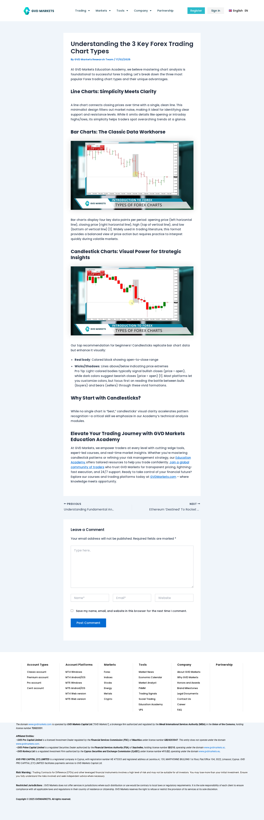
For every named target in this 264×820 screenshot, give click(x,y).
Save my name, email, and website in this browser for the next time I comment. (131, 611)
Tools (120, 11)
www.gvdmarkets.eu (209, 751)
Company (141, 11)
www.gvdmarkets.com (40, 724)
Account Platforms (79, 665)
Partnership (165, 11)
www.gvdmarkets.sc (214, 747)
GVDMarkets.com (163, 477)
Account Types (37, 665)
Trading (80, 11)
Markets (101, 11)
